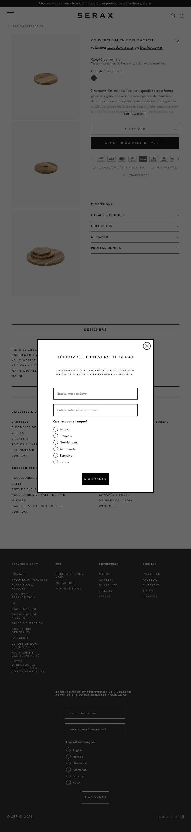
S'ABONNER (95, 479)
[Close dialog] (146, 346)
